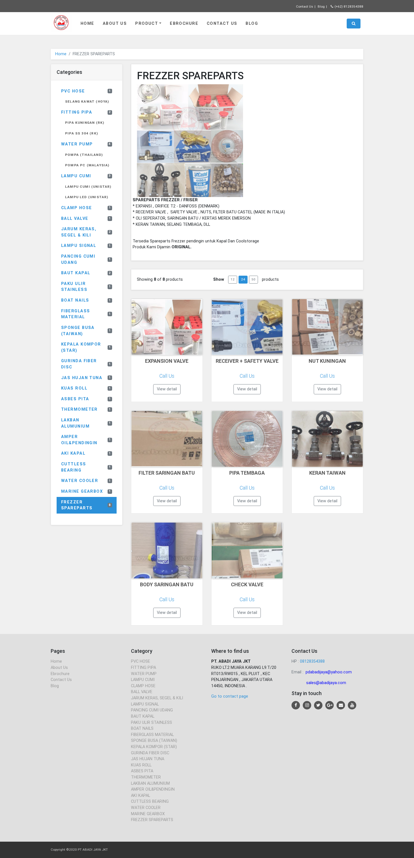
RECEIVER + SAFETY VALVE (247, 361)
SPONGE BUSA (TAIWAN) (86, 330)
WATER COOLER (86, 480)
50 (253, 279)
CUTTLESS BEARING (86, 467)
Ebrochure (184, 23)
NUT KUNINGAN (327, 361)
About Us (115, 23)
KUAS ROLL (86, 388)
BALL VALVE (86, 218)
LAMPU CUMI (86, 176)
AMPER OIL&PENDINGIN (86, 439)
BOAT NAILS (86, 300)
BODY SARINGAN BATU (166, 584)
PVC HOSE (86, 91)
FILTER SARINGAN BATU (167, 473)
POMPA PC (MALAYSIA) (87, 165)
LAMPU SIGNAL (86, 245)
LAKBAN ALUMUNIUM (86, 423)
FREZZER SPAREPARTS (86, 505)
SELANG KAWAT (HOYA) (87, 101)
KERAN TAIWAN (327, 473)
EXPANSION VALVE (166, 361)
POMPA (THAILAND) (84, 155)
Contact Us (304, 6)
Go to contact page (229, 696)
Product (146, 23)
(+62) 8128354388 (349, 6)
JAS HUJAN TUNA (86, 377)
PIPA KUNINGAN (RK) (84, 123)
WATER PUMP (86, 144)
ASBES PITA (86, 399)
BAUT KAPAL (86, 273)
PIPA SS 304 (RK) (81, 133)
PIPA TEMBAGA (247, 473)
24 (243, 279)
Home (87, 23)
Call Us (166, 376)
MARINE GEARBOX (86, 491)
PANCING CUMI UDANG (86, 259)
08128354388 (312, 661)
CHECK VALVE (247, 584)
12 (233, 279)
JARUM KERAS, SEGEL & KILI (86, 232)
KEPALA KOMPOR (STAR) (86, 347)
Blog (321, 6)
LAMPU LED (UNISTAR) (86, 197)
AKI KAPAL (86, 453)
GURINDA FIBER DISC (86, 364)
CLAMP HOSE (86, 207)
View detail (167, 389)
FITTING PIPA (86, 112)
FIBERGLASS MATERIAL (86, 314)
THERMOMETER (86, 409)
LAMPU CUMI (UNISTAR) (88, 187)
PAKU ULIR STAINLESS (86, 286)
